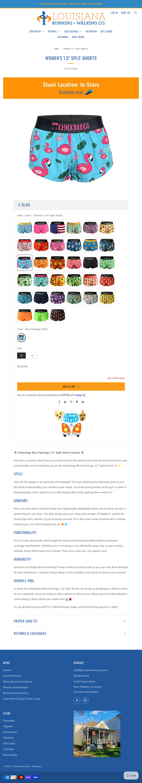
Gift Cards (107, 31)
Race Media (78, 37)
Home (56, 48)
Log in (114, 12)
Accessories (71, 31)
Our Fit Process (12, 675)
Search (7, 670)
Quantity (22, 366)
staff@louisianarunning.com (91, 670)
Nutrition (91, 31)
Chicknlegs (71, 68)
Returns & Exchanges (15, 687)
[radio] (24, 228)
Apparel (52, 31)
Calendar (62, 37)
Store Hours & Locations (17, 681)
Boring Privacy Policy (16, 693)
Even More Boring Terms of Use (22, 698)
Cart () (125, 12)
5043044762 (81, 675)
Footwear (35, 31)
